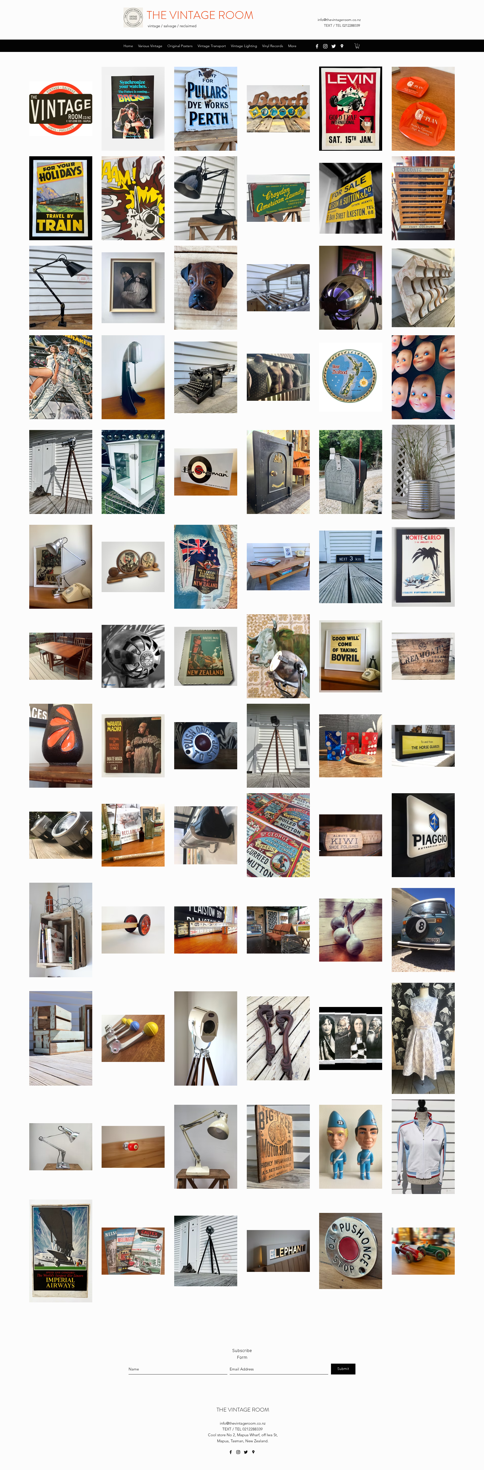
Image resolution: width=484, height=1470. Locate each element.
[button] (357, 45)
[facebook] (317, 46)
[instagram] (325, 46)
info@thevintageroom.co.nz (339, 19)
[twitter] (334, 46)
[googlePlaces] (342, 46)
